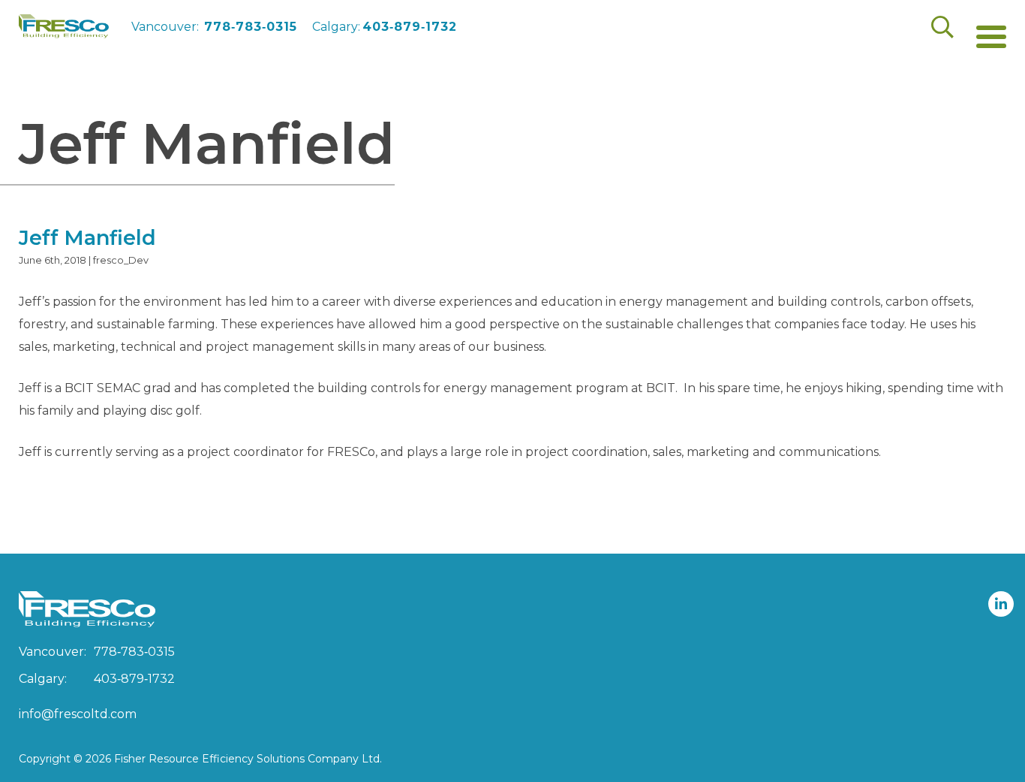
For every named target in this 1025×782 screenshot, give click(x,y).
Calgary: (384, 27)
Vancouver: (214, 27)
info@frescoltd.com (78, 714)
